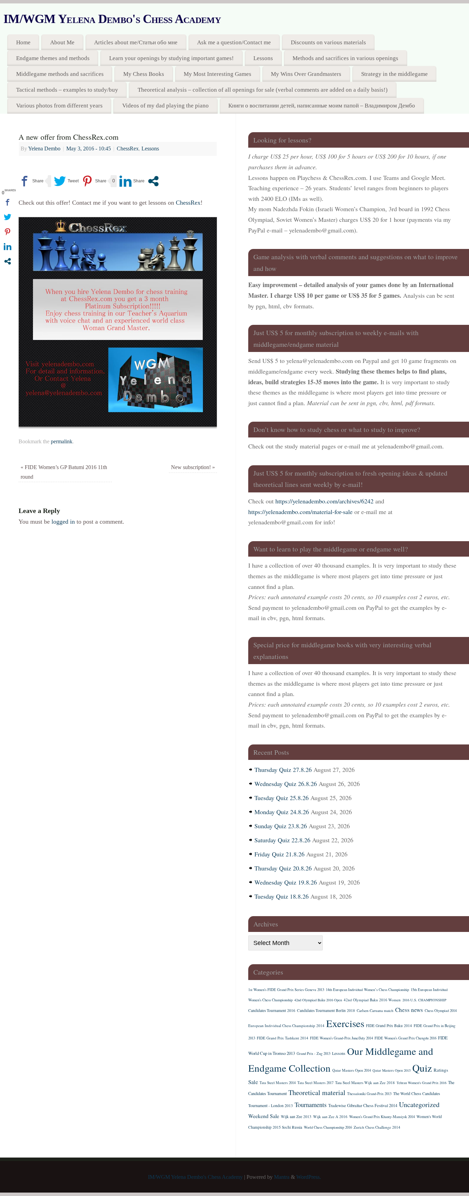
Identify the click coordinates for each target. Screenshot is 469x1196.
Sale (253, 1082)
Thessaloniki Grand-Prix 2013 (369, 1093)
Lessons (263, 58)
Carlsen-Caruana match (375, 1010)
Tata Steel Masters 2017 (315, 1082)
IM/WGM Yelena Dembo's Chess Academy (112, 19)
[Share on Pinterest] (93, 181)
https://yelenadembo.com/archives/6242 (324, 501)
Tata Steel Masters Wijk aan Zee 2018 (365, 1082)
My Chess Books (143, 74)
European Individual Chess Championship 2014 (286, 1025)
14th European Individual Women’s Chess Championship (367, 989)
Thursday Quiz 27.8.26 (283, 769)
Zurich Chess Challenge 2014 (377, 1127)
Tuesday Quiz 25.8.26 (281, 798)
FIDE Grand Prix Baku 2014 (389, 1025)
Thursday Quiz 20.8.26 (283, 868)
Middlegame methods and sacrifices (60, 74)
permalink (61, 441)
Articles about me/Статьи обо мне (136, 42)
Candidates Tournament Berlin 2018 (326, 1010)
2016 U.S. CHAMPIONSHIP (424, 1000)
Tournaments (311, 1104)
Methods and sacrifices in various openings (345, 58)
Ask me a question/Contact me (234, 42)
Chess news (409, 1010)
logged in (63, 521)
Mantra (281, 1177)
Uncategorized (419, 1104)
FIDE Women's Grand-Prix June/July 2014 (341, 1038)
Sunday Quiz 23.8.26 (280, 826)
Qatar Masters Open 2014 (351, 1070)
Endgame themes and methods (53, 58)
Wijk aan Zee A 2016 (330, 1116)
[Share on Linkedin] (132, 181)
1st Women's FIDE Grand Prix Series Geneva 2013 (286, 989)
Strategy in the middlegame (394, 74)
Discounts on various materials (328, 42)
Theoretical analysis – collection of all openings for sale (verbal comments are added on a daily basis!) (263, 90)
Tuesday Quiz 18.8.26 (281, 896)
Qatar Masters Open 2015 (392, 1070)
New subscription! (193, 467)
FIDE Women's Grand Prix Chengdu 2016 (405, 1038)
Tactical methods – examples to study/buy (67, 90)
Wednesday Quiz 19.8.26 (285, 882)
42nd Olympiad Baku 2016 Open (318, 1000)
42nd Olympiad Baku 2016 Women (372, 999)
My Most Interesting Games (217, 74)
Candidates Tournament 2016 (271, 1010)
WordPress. (308, 1177)
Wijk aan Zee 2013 (296, 1116)
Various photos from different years (59, 105)
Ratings (441, 1070)
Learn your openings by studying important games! (171, 58)
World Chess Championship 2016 (328, 1127)
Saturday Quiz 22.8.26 (282, 840)
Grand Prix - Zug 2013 (313, 1053)
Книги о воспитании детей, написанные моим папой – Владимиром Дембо (321, 105)
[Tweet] (66, 181)
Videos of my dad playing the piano (165, 105)
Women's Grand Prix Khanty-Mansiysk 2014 (382, 1116)
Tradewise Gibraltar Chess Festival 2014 (362, 1105)
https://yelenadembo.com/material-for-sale (300, 512)
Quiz (422, 1067)
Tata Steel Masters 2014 (278, 1082)
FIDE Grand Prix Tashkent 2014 (282, 1037)
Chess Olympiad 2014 (441, 1010)
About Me (62, 42)
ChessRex (128, 149)
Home (23, 42)
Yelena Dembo (44, 149)
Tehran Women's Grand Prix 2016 (421, 1082)
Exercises (345, 1023)
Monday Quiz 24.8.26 (281, 812)
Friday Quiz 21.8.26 (279, 854)
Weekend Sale (263, 1115)
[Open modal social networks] (153, 181)
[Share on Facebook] (31, 181)
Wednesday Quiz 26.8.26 (285, 783)
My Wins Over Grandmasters (306, 74)
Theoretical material (316, 1092)
